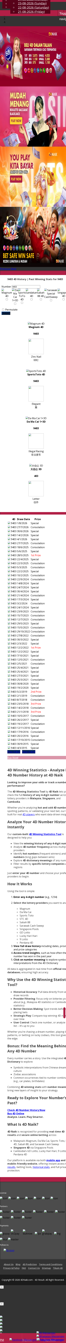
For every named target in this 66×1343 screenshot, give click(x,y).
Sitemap (46, 1268)
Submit (6, 313)
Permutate (11, 309)
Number (6, 286)
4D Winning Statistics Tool (45, 834)
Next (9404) (28, 751)
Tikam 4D (58, 1268)
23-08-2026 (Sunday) (32, 3)
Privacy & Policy (11, 1268)
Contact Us (34, 1268)
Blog (18, 1264)
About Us (9, 1264)
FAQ (24, 1268)
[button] (5, 268)
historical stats (41, 1167)
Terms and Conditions (50, 1264)
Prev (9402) (13, 751)
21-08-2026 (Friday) (31, 12)
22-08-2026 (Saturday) (33, 7)
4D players (28, 814)
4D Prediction (30, 1264)
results (11, 1167)
